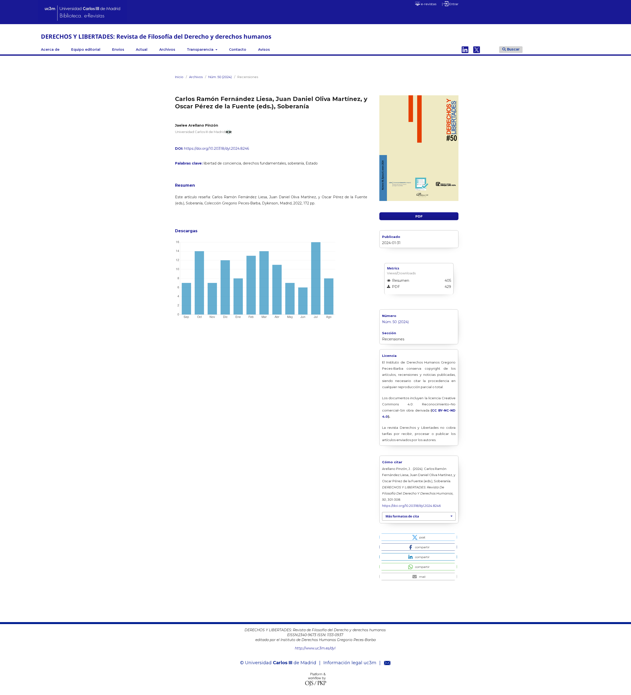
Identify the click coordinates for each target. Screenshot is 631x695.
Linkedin (465, 49)
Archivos (167, 49)
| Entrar (450, 4)
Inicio (179, 77)
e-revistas (428, 4)
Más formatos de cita (402, 516)
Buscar (513, 49)
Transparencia (200, 49)
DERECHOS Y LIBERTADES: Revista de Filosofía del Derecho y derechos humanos (156, 36)
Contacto (237, 49)
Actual (141, 49)
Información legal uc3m (349, 662)
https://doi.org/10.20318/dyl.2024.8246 (216, 148)
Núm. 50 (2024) (220, 77)
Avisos (264, 49)
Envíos (118, 49)
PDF (419, 216)
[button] (418, 537)
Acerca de (50, 49)
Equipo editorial (85, 49)
